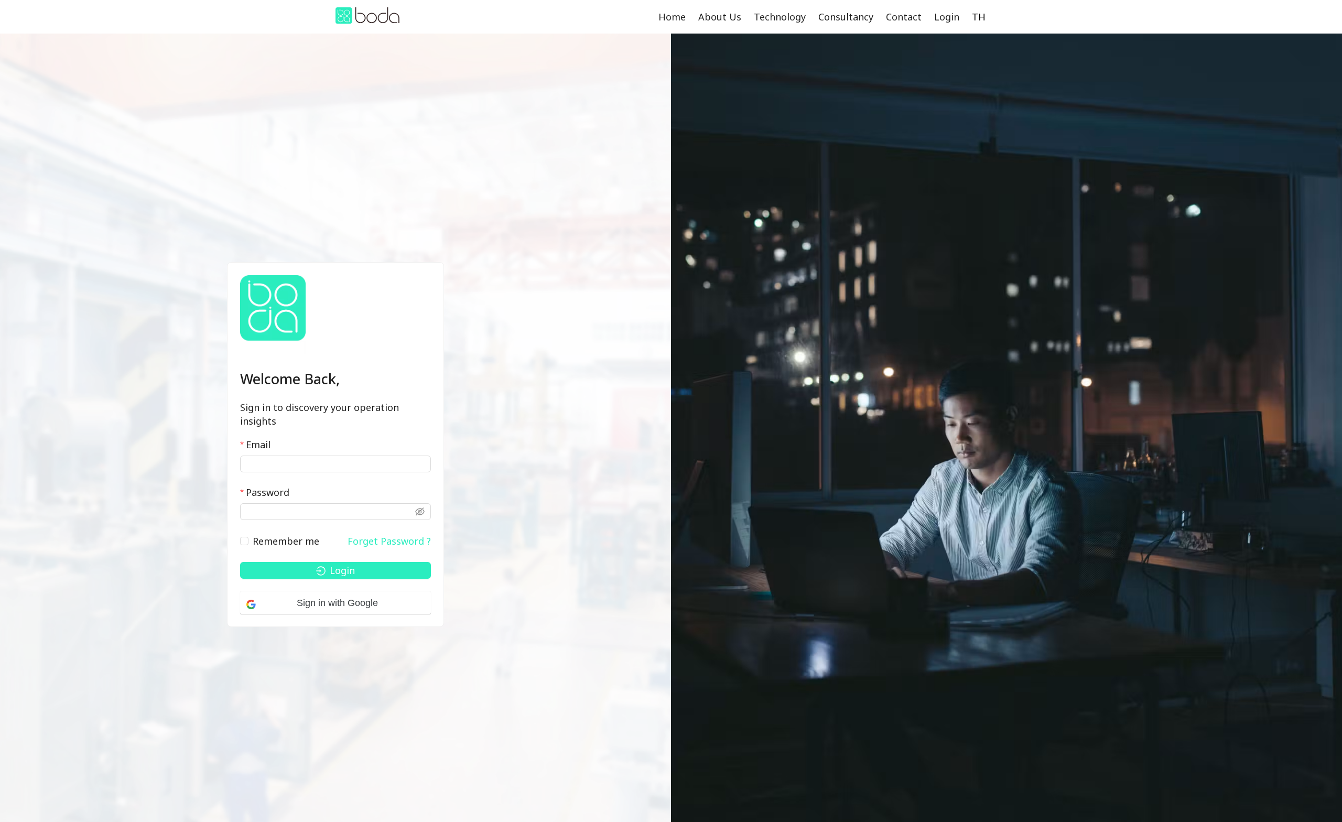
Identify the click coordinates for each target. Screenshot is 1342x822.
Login (946, 16)
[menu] (809, 17)
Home (672, 16)
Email (258, 444)
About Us (719, 16)
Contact (904, 16)
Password (267, 492)
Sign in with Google (337, 603)
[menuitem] (672, 17)
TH (979, 16)
